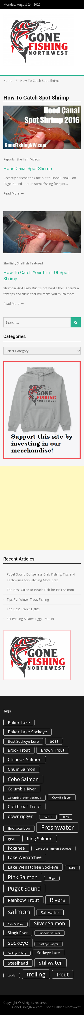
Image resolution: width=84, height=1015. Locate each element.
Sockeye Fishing (17, 953)
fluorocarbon (19, 828)
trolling (35, 974)
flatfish (48, 817)
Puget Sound (24, 888)
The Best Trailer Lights (23, 609)
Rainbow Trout (23, 900)
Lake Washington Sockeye (53, 848)
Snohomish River (49, 933)
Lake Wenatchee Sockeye (33, 867)
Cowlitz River (61, 797)
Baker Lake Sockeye (27, 732)
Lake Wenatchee (25, 857)
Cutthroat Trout (24, 806)
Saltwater (50, 912)
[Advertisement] (42, 508)
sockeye (18, 942)
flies (66, 817)
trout (62, 974)
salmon (19, 911)
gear (12, 838)
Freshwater (57, 827)
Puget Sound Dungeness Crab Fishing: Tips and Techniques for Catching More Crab (41, 577)
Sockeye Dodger (48, 944)
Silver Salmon (49, 923)
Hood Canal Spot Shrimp (27, 168)
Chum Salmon (21, 769)
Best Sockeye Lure (23, 741)
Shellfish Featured (30, 263)
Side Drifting (15, 924)
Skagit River (18, 932)
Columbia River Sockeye (24, 798)
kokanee (16, 848)
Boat (54, 741)
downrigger (20, 816)
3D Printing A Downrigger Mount (30, 619)
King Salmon (39, 838)
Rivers (57, 899)
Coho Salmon (23, 779)
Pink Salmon (23, 877)
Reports (9, 159)
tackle (11, 975)
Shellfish (22, 159)
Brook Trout (19, 750)
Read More (11, 193)
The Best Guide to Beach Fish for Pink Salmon (40, 590)
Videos (35, 159)
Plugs (52, 878)
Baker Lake (19, 722)
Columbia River (22, 789)
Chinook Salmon (24, 759)
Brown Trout (53, 750)
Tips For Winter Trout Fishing (28, 599)
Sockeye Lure (48, 952)
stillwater (50, 962)
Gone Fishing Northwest (63, 1007)
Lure (72, 868)
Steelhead (18, 963)
